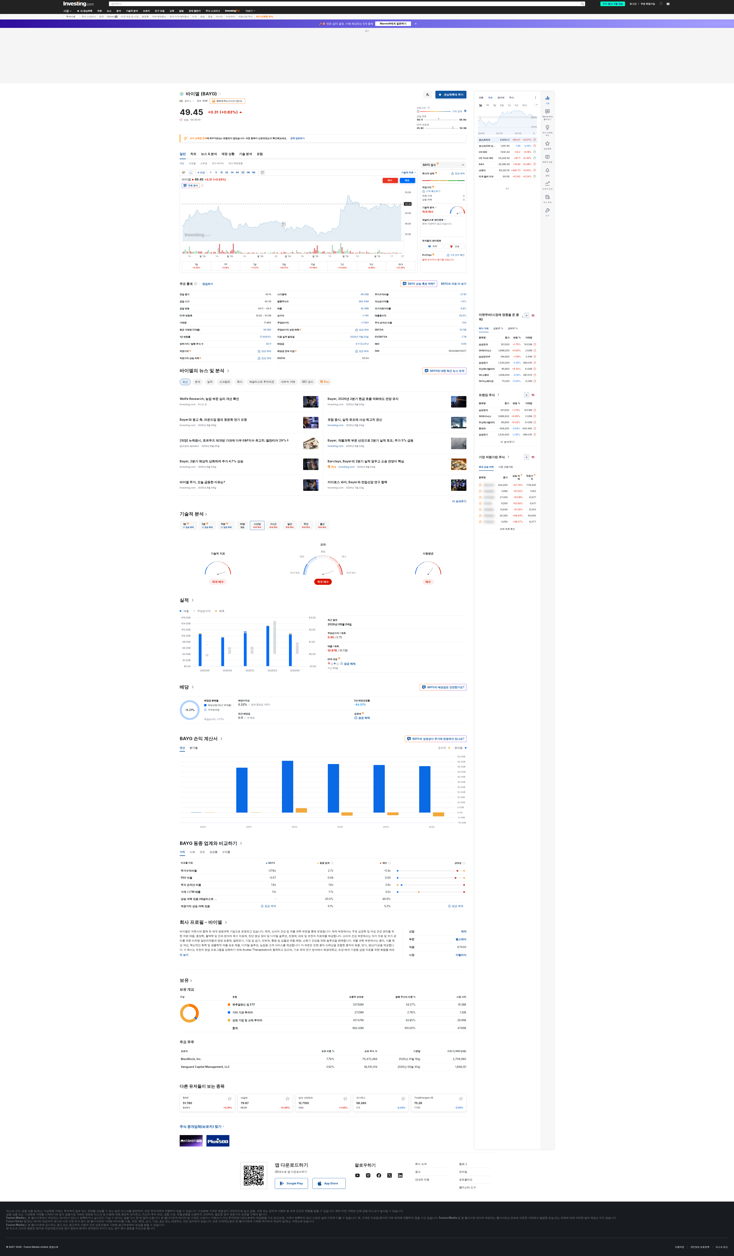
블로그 (463, 1108)
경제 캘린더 (195, 11)
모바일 (463, 1116)
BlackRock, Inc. (191, 1003)
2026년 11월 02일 (359, 281)
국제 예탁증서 (159, 16)
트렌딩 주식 (487, 339)
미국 (194, 16)
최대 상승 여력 (486, 411)
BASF (186, 1042)
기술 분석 (245, 98)
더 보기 (184, 899)
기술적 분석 (192, 458)
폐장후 (145, 16)
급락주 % (513, 272)
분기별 (194, 692)
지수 (490, 42)
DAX (481, 108)
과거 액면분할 (235, 108)
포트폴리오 (466, 1124)
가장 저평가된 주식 (492, 402)
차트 (193, 98)
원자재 (501, 42)
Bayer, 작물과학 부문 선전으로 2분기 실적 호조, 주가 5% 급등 (370, 385)
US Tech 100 (486, 102)
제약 (463, 876)
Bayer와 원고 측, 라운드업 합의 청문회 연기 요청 (213, 364)
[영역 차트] (191, 117)
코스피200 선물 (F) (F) (491, 90)
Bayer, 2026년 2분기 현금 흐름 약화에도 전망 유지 (363, 343)
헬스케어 (461, 884)
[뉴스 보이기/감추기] (262, 117)
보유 (184, 925)
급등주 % (498, 272)
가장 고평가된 (506, 411)
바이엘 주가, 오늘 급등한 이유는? (202, 427)
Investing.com (335, 370)
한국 (101, 16)
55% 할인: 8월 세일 (613, 3)
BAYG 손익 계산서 (199, 683)
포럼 (260, 98)
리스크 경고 (722, 1191)
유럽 (202, 16)
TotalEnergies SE (423, 1042)
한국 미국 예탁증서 (179, 16)
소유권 (203, 108)
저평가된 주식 (245, 16)
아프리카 (230, 16)
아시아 (219, 16)
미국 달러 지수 (486, 121)
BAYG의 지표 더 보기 (453, 228)
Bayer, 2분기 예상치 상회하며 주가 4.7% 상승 (211, 406)
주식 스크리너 (213, 11)
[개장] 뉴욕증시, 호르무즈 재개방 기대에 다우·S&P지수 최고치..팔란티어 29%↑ (234, 385)
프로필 (192, 108)
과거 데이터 (218, 108)
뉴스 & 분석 (209, 98)
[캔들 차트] (183, 117)
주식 (511, 42)
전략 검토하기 (297, 83)
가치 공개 (457, 56)
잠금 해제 (270, 850)
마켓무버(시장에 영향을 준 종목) (499, 261)
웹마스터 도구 (467, 1132)
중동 (210, 16)
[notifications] (661, 3)
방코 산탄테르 (306, 1042)
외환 (481, 42)
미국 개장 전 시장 (130, 16)
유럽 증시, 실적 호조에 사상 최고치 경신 (355, 364)
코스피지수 (484, 84)
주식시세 (70, 16)
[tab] (188, 470)
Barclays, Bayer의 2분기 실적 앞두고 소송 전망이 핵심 (366, 406)
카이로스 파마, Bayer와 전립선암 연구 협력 (357, 427)
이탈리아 (461, 899)
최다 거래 (484, 272)
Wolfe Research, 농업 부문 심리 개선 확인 (209, 343)
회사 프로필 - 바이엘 (201, 867)
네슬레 (244, 1042)
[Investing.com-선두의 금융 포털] (78, 3)
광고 (418, 1116)
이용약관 (679, 1191)
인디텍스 (360, 1042)
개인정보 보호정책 (699, 1191)
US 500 (483, 96)
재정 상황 (228, 98)
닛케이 (482, 114)
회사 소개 (421, 1108)
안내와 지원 (422, 1124)
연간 (182, 692)
